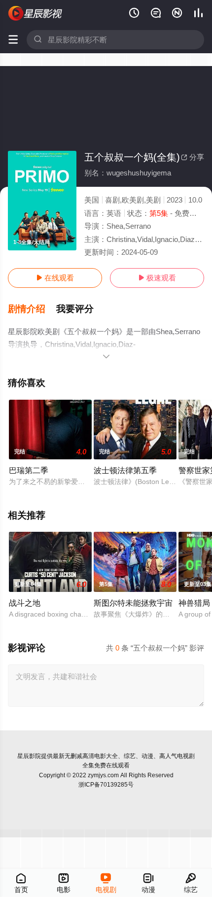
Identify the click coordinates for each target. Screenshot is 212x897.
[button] (32, 309)
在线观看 (55, 278)
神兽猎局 (194, 602)
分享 (192, 157)
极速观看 (157, 278)
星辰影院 (29, 756)
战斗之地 (24, 602)
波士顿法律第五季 (125, 470)
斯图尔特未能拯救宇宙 (133, 602)
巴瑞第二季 (28, 470)
